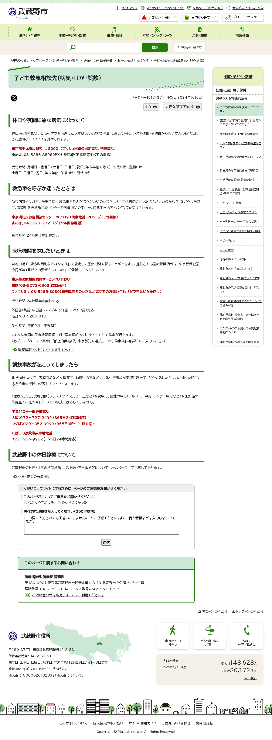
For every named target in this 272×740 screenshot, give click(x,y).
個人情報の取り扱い (108, 723)
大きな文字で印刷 (179, 106)
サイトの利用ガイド (142, 723)
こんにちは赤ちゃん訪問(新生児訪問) (240, 145)
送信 (106, 542)
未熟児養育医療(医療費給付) (238, 179)
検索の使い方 (191, 47)
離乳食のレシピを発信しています (239, 278)
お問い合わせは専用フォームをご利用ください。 (68, 595)
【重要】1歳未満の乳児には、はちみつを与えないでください (240, 122)
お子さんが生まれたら (133, 60)
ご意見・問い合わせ (176, 723)
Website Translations (165, 8)
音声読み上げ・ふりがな (248, 8)
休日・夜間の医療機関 (34, 476)
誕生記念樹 (227, 250)
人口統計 (250, 678)
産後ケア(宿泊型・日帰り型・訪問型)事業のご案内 (239, 191)
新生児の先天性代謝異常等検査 (239, 170)
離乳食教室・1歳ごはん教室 (236, 268)
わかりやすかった (41, 502)
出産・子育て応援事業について (238, 212)
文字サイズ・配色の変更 (208, 8)
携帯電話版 (204, 723)
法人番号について (69, 675)
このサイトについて (73, 723)
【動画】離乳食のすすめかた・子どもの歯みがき (241, 303)
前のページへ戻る (215, 611)
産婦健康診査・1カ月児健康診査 (239, 134)
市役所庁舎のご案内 (210, 642)
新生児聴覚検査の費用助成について (240, 159)
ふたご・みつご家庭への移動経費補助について (240, 330)
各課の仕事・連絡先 (247, 642)
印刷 (148, 106)
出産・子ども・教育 (66, 60)
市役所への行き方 (173, 642)
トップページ (39, 60)
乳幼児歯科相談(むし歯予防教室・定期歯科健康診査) (240, 316)
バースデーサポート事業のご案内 (239, 221)
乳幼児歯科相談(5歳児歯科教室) (240, 342)
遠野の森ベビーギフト (233, 259)
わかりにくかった (74, 502)
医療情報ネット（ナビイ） (44, 349)
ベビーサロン (227, 240)
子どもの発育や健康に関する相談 (240, 231)
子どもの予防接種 (231, 203)
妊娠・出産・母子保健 (98, 60)
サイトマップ (129, 8)
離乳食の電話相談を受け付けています (240, 289)
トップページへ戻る (250, 611)
